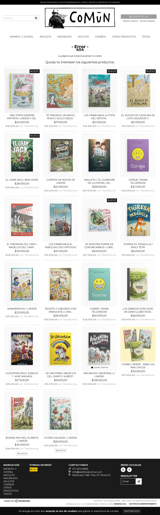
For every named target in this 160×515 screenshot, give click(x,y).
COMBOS (100, 36)
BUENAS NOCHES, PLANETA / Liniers (22, 439)
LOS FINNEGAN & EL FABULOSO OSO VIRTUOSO (60, 246)
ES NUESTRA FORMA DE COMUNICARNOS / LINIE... (99, 246)
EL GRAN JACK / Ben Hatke (22, 179)
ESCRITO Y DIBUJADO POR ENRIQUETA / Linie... (60, 310)
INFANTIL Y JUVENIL (21, 36)
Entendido (132, 511)
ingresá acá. (120, 504)
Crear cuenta (130, 21)
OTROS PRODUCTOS (124, 36)
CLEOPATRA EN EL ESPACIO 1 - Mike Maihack (22, 375)
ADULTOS (83, 36)
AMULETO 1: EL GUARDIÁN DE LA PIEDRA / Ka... (99, 181)
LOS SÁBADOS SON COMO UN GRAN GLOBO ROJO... (138, 310)
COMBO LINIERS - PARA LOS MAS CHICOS (138, 366)
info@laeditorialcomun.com (87, 472)
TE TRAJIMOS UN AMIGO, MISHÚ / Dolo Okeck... (60, 117)
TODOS (146, 36)
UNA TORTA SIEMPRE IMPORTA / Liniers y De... (22, 117)
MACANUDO (65, 36)
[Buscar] (36, 18)
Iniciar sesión (147, 21)
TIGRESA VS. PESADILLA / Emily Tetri (138, 246)
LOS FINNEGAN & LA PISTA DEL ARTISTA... (99, 117)
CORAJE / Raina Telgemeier (138, 181)
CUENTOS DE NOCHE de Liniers (60, 181)
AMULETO (45, 36)
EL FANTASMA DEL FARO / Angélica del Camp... (22, 246)
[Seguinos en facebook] (129, 469)
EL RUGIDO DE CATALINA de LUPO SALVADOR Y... (138, 117)
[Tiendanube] (17, 502)
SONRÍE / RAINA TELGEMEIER (99, 310)
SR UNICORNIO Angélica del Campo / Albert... (60, 375)
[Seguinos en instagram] (123, 469)
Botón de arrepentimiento (143, 504)
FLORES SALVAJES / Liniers (60, 437)
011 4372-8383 (80, 469)
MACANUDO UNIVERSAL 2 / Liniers (99, 375)
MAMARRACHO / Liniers (22, 308)
